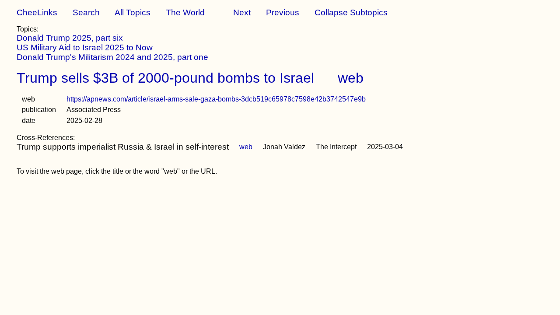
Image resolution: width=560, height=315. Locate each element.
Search (86, 12)
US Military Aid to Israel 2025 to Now (85, 47)
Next (242, 12)
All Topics (132, 12)
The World (185, 12)
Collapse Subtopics (351, 12)
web (351, 78)
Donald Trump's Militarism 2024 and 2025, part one (112, 57)
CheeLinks (37, 12)
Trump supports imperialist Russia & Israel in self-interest (123, 146)
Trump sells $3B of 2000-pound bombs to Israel (165, 78)
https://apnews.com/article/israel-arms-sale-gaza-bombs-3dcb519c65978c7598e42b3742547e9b (216, 99)
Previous (282, 12)
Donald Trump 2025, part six (70, 37)
